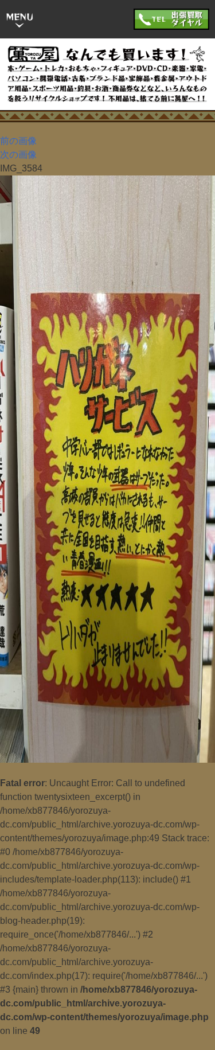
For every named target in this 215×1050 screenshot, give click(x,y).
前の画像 (18, 141)
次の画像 (18, 154)
